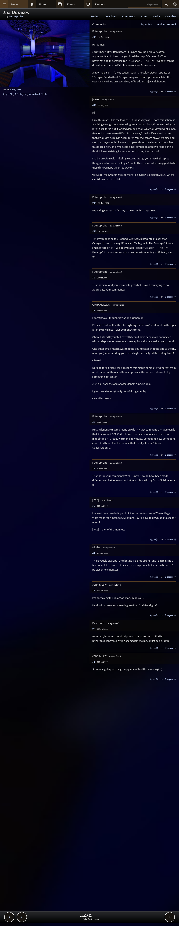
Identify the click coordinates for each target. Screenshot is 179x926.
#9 (93, 277)
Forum (71, 4)
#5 (93, 505)
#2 (93, 629)
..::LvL (86, 916)
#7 (93, 422)
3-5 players (21, 94)
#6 (93, 468)
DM (11, 94)
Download (111, 16)
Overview (170, 16)
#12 (94, 105)
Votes (144, 16)
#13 (94, 37)
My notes (146, 24)
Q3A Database (91, 919)
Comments (128, 16)
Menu (14, 4)
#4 (93, 553)
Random (100, 4)
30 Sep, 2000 (15, 89)
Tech (44, 94)
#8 (93, 310)
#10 (94, 231)
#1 (93, 661)
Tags (5, 94)
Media (156, 16)
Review (95, 16)
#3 (93, 590)
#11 (94, 203)
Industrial (34, 94)
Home (42, 4)
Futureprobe (16, 16)
